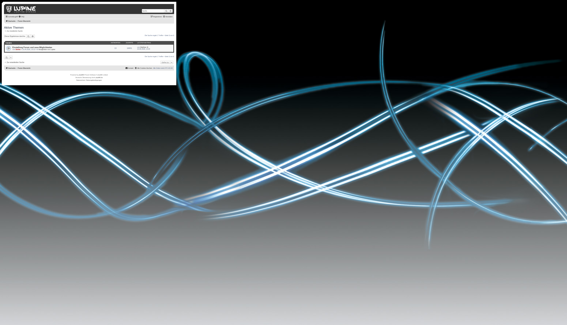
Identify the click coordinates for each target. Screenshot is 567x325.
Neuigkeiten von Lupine (47, 49)
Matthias (143, 47)
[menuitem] (21, 16)
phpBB (81, 75)
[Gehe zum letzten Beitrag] (148, 47)
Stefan (18, 49)
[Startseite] (21, 9)
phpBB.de (99, 77)
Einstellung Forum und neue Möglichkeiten (32, 47)
